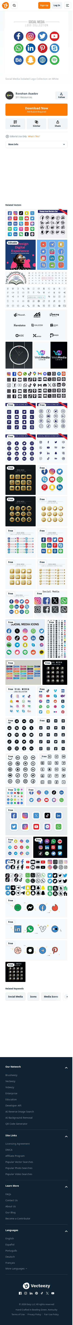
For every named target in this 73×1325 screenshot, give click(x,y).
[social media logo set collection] (17, 961)
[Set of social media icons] (20, 477)
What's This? (34, 136)
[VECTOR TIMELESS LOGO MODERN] (35, 356)
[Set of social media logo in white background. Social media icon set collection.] (26, 1159)
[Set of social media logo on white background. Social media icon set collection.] (20, 223)
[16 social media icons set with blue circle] (20, 539)
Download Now (36, 109)
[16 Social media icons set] (20, 508)
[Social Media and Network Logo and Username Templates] (20, 728)
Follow (61, 97)
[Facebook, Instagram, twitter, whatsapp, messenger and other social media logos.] (21, 852)
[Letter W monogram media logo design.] (22, 414)
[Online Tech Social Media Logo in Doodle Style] (20, 286)
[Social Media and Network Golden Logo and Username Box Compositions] (20, 822)
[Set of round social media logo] (44, 1126)
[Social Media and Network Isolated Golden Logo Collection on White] (20, 697)
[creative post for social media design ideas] (51, 255)
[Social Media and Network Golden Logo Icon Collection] (20, 602)
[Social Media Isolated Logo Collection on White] (20, 634)
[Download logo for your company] (47, 278)
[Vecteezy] (5, 5)
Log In (57, 5)
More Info (13, 144)
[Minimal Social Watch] (18, 386)
